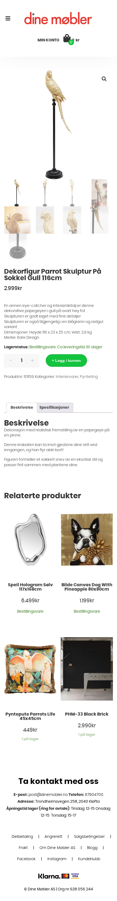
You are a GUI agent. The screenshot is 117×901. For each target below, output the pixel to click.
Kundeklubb (89, 859)
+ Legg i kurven (66, 360)
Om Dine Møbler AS (57, 848)
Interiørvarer (67, 377)
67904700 (94, 795)
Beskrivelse (22, 408)
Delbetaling (22, 837)
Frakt (23, 848)
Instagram (56, 859)
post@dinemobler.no (48, 795)
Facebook (26, 859)
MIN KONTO (48, 40)
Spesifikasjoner (54, 408)
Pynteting (89, 377)
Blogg (92, 848)
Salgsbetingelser (89, 837)
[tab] (22, 408)
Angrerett (53, 837)
